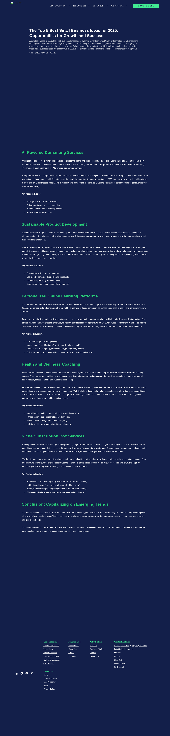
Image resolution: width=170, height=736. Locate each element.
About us (93, 645)
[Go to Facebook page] (23, 673)
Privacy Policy (49, 689)
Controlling (72, 649)
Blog (46, 675)
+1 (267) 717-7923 (139, 645)
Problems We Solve (51, 645)
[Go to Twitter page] (31, 673)
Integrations (48, 649)
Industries (72, 656)
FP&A (71, 653)
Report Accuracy (50, 653)
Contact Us (94, 656)
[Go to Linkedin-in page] (18, 673)
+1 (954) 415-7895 (121, 645)
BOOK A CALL (146, 6)
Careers (93, 653)
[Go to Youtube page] (28, 673)
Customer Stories (96, 649)
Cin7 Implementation (51, 660)
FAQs (46, 685)
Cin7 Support (48, 663)
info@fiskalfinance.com (123, 649)
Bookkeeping (73, 645)
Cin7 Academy (50, 682)
